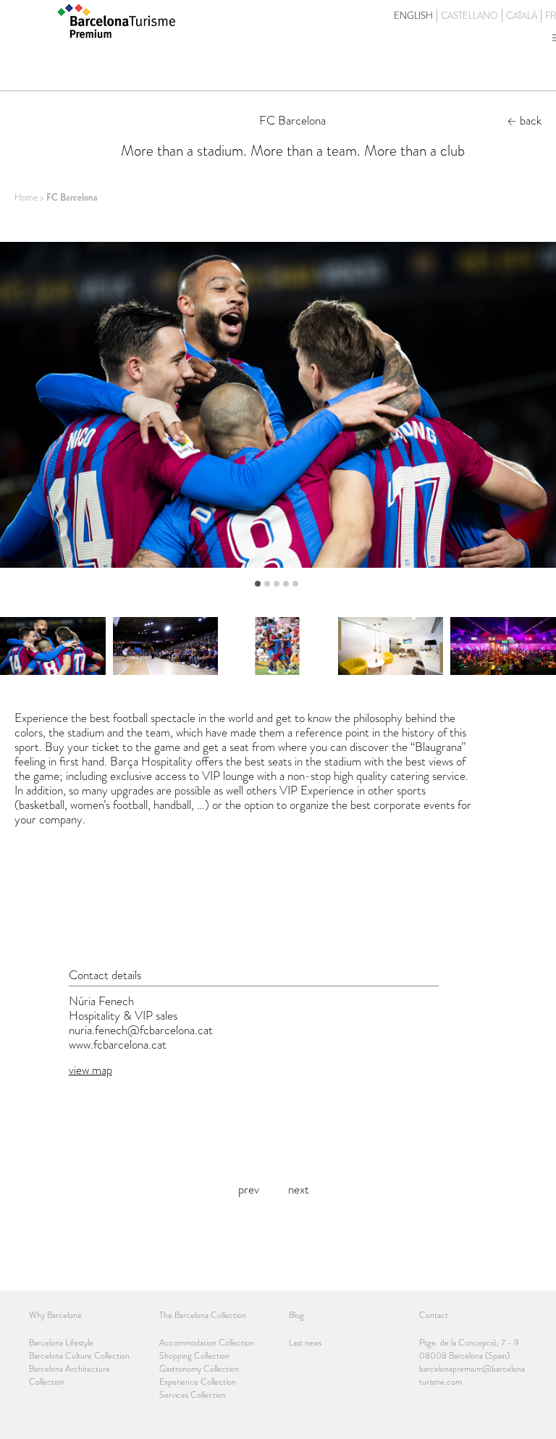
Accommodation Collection (206, 1342)
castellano (469, 15)
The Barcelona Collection (202, 1315)
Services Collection (192, 1394)
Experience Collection (197, 1381)
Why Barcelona (55, 1315)
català (521, 15)
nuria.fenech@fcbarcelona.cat (141, 1030)
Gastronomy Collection (199, 1368)
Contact (433, 1315)
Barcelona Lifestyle (61, 1342)
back (531, 120)
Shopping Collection (194, 1355)
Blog (296, 1315)
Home (26, 197)
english (413, 15)
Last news (305, 1342)
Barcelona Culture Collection (79, 1355)
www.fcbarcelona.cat (118, 1044)
